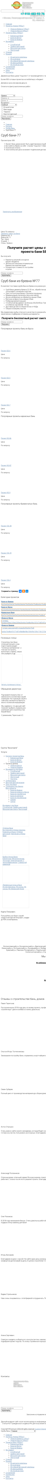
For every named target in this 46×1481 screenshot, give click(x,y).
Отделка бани (8, 828)
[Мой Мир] (26, 591)
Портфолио (10, 1475)
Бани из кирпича (16, 796)
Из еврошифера (16, 1469)
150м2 (13, 623)
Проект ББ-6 (5, 351)
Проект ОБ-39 (6, 553)
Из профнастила (16, 1471)
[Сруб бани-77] (13, 221)
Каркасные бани (8, 612)
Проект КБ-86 (6, 438)
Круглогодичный (10, 114)
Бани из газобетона (18, 794)
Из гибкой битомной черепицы (22, 1467)
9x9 (31, 632)
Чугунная (6, 860)
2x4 (5, 610)
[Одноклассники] (23, 591)
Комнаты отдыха (9, 832)
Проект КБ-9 (5, 493)
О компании (10, 1473)
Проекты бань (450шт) (14, 1442)
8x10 (28, 632)
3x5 (8, 604)
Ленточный (14, 777)
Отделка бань (11, 781)
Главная (9, 1435)
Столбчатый (15, 771)
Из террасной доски (16, 889)
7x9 (42, 623)
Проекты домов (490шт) (15, 1437)
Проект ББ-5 (5, 378)
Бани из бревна (7, 602)
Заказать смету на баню (10, 234)
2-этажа (5, 622)
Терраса (7, 112)
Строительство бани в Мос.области (14, 787)
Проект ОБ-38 (6, 526)
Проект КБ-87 (6, 465)
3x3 (3, 604)
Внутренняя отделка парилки (14, 830)
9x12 (41, 632)
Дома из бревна (7, 625)
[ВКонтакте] (20, 591)
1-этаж (4, 621)
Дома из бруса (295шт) (19, 1440)
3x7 (14, 604)
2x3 (3, 610)
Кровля (9, 1461)
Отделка (9, 1459)
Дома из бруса (7, 618)
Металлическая (18, 859)
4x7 (24, 604)
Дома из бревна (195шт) (19, 1439)
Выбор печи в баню (10, 857)
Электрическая (16, 860)
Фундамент (5, 103)
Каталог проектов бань (15, 756)
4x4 (16, 604)
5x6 (30, 604)
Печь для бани (11, 784)
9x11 (38, 632)
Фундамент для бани (10, 805)
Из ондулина (15, 1465)
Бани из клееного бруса (19, 792)
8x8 (22, 632)
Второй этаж (9, 107)
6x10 (34, 623)
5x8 (35, 604)
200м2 (18, 623)
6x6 (38, 604)
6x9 (43, 615)
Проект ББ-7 (5, 405)
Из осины (19, 887)
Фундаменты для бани (14, 769)
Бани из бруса (6, 607)
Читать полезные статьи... (11, 685)
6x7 (41, 604)
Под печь (13, 779)
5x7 (32, 604)
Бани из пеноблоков (18, 798)
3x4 (5, 604)
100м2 (8, 623)
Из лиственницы (9, 887)
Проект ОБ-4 (5, 580)
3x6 (11, 604)
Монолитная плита (17, 775)
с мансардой (12, 628)
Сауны (12, 801)
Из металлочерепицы (18, 1463)
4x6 (22, 604)
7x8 (40, 623)
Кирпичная (7, 859)
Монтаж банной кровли (15, 783)
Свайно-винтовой (17, 773)
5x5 (27, 604)
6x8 (43, 604)
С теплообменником (13, 861)
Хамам (13, 800)
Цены (8, 1476)
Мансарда (8, 109)
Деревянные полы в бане (12, 885)
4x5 (19, 604)
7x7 (5, 615)
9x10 (34, 632)
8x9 (24, 632)
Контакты (9, 1478)
